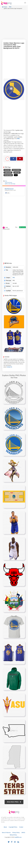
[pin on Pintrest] (23, 383)
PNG (10, 7)
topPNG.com (18, 837)
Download (23, 227)
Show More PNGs (13, 802)
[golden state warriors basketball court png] (14, 496)
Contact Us (9, 367)
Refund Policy (13, 835)
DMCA (23, 832)
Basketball (7, 170)
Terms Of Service (6, 832)
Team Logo (17, 172)
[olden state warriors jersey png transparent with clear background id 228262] (14, 652)
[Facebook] (13, 159)
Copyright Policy (13, 827)
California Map (8, 172)
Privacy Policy (16, 832)
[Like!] (7, 159)
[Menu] (25, 2)
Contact (21, 827)
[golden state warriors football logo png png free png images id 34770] (14, 418)
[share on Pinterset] (20, 158)
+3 (15, 175)
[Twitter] (8, 842)
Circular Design (8, 175)
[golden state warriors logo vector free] (14, 444)
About (5, 827)
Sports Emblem (16, 170)
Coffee (7, 192)
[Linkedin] (18, 842)
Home (5, 7)
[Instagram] (15, 842)
